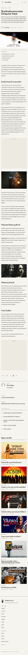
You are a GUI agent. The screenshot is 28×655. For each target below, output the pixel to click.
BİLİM (2, 624)
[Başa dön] (25, 651)
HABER (3, 608)
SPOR (2, 627)
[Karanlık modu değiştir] (25, 2)
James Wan (4, 238)
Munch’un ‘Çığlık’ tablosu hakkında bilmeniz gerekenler (10, 562)
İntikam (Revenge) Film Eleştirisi (11, 462)
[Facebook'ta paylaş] (10, 376)
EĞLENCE (3, 616)
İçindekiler (4, 51)
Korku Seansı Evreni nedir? (8, 54)
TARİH (2, 622)
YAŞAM (3, 619)
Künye (2, 633)
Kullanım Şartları (5, 641)
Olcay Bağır (10, 385)
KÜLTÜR (4, 460)
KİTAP (2, 613)
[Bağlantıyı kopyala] (16, 376)
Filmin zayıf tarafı (6, 58)
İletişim (2, 636)
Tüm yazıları (10, 387)
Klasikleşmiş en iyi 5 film (8, 587)
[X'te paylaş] (7, 376)
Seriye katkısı (5, 60)
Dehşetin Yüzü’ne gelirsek (8, 56)
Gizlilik (2, 638)
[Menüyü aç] (2, 2)
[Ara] (22, 2)
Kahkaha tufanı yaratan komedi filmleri (13, 512)
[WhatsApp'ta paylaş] (13, 376)
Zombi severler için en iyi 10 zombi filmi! (13, 487)
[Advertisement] (14, 154)
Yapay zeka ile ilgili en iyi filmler (11, 536)
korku (9, 248)
